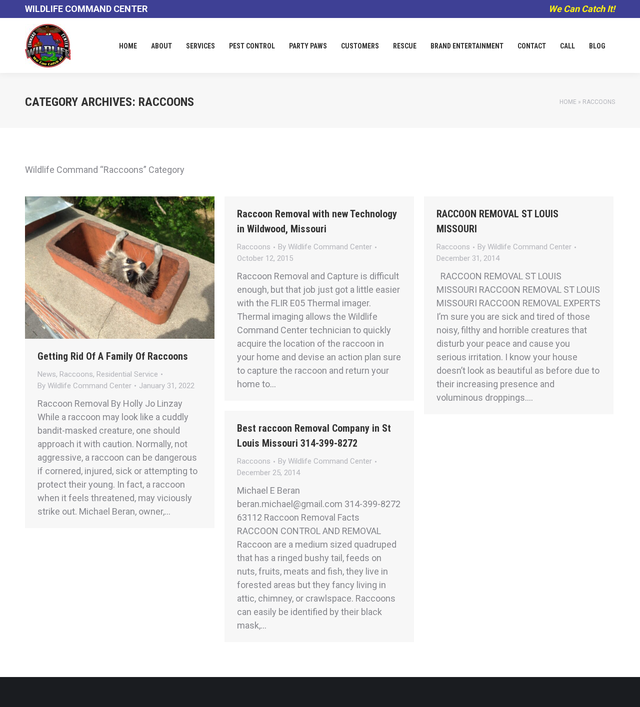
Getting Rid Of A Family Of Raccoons (113, 356)
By (85, 385)
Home (568, 101)
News (47, 374)
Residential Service (127, 374)
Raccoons (76, 374)
